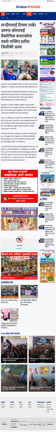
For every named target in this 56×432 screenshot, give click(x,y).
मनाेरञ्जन (41, 14)
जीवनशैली (35, 14)
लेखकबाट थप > (19, 248)
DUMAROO (50, 424)
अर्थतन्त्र (24, 14)
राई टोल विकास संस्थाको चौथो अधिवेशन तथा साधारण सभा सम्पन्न (49, 152)
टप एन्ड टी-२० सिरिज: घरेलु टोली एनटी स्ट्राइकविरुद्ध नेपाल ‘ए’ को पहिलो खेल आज (50, 164)
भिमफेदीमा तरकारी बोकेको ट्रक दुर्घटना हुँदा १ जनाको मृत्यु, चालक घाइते (13, 388)
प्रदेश (18, 14)
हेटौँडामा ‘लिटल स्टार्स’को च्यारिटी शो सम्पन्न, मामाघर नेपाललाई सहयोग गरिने (49, 141)
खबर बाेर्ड (7, 53)
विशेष (3, 14)
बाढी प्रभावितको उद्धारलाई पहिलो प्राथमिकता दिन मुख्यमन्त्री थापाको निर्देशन (49, 129)
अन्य (46, 14)
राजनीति (13, 14)
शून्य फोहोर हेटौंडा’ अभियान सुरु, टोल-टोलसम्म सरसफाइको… (28, 302)
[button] (3, 18)
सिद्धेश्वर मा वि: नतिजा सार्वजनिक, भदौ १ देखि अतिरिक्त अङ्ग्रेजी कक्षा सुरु (13, 360)
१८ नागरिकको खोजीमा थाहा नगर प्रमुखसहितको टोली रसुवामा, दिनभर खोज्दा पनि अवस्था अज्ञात (50, 117)
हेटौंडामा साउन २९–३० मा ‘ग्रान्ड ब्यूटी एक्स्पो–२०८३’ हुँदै (41, 360)
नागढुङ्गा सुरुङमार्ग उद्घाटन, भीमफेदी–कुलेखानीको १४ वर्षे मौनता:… (9, 325)
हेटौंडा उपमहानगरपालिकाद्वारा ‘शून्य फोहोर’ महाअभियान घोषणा (41, 388)
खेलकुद (29, 14)
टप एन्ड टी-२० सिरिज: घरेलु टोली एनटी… (9, 301)
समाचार (7, 14)
